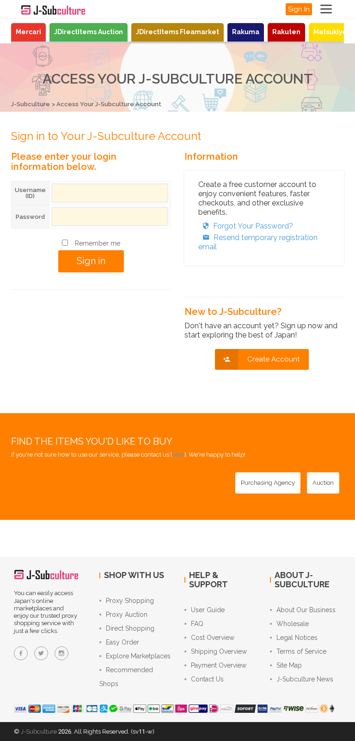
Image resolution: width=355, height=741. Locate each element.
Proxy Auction (126, 614)
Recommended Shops (126, 676)
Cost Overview (212, 637)
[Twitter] (41, 653)
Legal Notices (297, 637)
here (178, 454)
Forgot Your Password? (253, 226)
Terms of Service (301, 651)
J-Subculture (30, 104)
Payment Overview (218, 665)
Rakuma (245, 32)
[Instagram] (61, 653)
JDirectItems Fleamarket (177, 32)
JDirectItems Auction (88, 32)
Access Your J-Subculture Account (108, 104)
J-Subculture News (304, 679)
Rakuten (286, 32)
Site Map (289, 665)
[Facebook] (21, 653)
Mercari (28, 32)
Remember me (97, 243)
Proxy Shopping (130, 600)
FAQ (197, 623)
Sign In (299, 9)
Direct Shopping (130, 628)
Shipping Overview (219, 651)
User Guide (208, 610)
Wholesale (292, 623)
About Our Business (306, 610)
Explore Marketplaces (138, 656)
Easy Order (122, 642)
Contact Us (207, 679)
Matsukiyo (330, 32)
